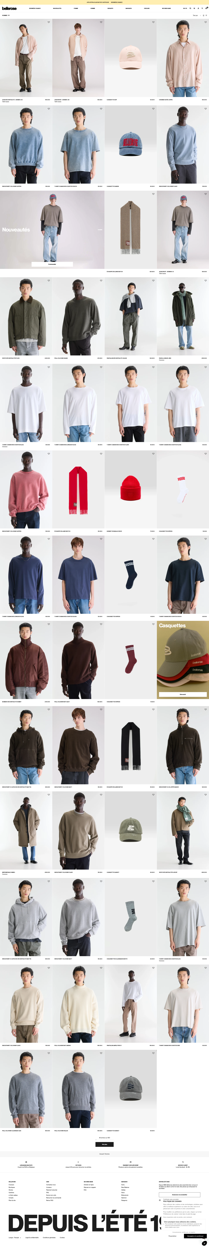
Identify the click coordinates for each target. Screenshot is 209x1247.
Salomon (124, 1197)
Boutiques (12, 1187)
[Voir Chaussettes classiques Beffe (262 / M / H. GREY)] (131, 917)
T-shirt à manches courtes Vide (169, 1045)
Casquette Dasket (113, 872)
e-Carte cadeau (13, 1195)
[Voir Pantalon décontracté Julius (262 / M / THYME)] (131, 316)
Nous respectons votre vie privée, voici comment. (177, 1217)
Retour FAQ (49, 1200)
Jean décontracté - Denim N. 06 (12, 99)
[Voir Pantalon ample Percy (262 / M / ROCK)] (131, 1004)
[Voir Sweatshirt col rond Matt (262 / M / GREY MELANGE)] (78, 917)
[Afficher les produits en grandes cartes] (203, 15)
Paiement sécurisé (51, 1190)
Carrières (11, 1192)
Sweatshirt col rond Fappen (11, 186)
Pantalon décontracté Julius (117, 358)
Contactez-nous (51, 1184)
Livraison (49, 1187)
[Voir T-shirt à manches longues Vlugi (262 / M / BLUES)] (26, 575)
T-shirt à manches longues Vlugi (65, 444)
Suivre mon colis (51, 1195)
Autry (123, 1184)
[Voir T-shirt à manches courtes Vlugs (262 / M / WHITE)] (183, 403)
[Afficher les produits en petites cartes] (206, 15)
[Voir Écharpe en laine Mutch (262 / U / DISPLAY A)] (131, 230)
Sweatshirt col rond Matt (63, 787)
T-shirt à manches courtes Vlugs (170, 444)
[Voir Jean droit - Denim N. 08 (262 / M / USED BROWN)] (78, 58)
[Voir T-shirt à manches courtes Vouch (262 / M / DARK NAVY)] (183, 575)
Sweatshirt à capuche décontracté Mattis (16, 787)
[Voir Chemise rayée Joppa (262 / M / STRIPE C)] (183, 58)
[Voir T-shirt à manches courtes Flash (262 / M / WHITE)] (131, 403)
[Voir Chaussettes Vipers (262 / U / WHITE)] (183, 489)
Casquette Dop (112, 99)
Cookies (62, 1237)
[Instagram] (160, 1200)
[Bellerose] (9, 8)
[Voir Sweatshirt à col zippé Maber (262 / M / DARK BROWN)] (183, 745)
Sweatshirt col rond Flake (168, 186)
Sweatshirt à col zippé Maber (169, 787)
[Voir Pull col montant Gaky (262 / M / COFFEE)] (78, 660)
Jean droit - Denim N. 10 (166, 271)
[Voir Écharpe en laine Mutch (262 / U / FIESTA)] (78, 489)
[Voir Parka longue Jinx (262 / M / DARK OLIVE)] (183, 316)
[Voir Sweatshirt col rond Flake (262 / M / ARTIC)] (183, 144)
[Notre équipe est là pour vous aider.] (190, 8)
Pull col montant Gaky (62, 701)
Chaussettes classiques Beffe (117, 959)
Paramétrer (172, 1236)
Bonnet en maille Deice (114, 531)
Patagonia (124, 1200)
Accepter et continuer (195, 1236)
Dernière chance (116, 2)
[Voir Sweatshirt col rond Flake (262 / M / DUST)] (78, 830)
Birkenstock (124, 1195)
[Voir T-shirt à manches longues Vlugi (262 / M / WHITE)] (78, 403)
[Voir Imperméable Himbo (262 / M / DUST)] (26, 830)
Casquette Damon (113, 186)
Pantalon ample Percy (114, 1045)
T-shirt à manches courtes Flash (118, 444)
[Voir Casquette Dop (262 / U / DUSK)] (131, 58)
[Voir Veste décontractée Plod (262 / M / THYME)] (26, 316)
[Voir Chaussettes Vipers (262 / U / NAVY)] (131, 575)
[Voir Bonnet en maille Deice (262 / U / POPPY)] (131, 489)
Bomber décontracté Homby (11, 701)
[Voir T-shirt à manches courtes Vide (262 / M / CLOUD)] (183, 1004)
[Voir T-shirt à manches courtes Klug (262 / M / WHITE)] (26, 403)
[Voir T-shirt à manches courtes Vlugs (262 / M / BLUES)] (78, 575)
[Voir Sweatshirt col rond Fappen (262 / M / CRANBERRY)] (26, 489)
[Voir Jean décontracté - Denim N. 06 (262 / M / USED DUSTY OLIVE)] (26, 58)
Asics (123, 1192)
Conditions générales (49, 1237)
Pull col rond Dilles (61, 1130)
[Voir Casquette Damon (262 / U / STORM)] (131, 144)
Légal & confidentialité (32, 1237)
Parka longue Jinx (165, 358)
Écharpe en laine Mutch (115, 271)
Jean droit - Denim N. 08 (61, 99)
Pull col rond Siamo (61, 358)
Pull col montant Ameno (62, 1045)
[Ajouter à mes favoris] (49, 22)
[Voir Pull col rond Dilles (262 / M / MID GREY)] (78, 1089)
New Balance (125, 1187)
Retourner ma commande (53, 1197)
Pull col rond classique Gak (11, 1130)
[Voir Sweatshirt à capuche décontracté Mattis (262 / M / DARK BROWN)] (26, 745)
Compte (11, 1197)
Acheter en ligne (89, 1184)
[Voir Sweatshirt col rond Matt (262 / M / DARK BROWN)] (78, 745)
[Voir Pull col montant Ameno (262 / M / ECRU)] (78, 1004)
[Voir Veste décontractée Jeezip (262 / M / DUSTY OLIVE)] (183, 830)
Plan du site (12, 1200)
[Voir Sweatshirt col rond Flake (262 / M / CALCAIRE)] (26, 1004)
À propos (11, 1184)
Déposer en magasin (90, 1187)
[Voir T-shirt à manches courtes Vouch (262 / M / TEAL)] (78, 144)
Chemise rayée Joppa (166, 99)
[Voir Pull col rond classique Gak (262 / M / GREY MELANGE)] (26, 1089)
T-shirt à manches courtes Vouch (65, 186)
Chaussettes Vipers (165, 531)
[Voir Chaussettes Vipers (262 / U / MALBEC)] (131, 660)
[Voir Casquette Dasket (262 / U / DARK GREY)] (131, 1089)
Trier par (195, 15)
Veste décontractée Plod (10, 358)
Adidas (123, 1190)
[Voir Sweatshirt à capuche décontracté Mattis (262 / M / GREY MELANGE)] (26, 917)
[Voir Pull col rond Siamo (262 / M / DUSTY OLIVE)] (78, 316)
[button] (204, 1243)
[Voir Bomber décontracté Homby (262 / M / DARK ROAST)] (26, 660)
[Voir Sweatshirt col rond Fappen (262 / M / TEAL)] (26, 144)
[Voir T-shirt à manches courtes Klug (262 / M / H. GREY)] (183, 917)
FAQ (47, 1192)
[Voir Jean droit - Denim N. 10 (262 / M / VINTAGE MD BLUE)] (183, 230)
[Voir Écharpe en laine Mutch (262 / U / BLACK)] (131, 745)
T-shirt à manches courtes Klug (13, 444)
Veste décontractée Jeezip (168, 872)
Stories (11, 1190)
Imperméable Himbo (8, 872)
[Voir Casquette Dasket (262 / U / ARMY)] (131, 830)
